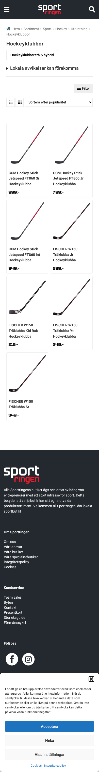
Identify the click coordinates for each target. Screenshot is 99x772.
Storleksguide (14, 617)
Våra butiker (13, 552)
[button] (91, 679)
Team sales (13, 597)
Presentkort (13, 612)
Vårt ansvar (13, 547)
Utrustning (79, 29)
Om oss (10, 541)
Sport (47, 29)
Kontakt (10, 607)
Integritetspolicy (55, 765)
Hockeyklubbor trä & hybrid (32, 55)
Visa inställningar (49, 754)
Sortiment (31, 29)
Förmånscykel (15, 622)
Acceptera (49, 726)
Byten (8, 602)
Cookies (36, 765)
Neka (49, 740)
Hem (16, 29)
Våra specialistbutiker (21, 557)
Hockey (61, 29)
